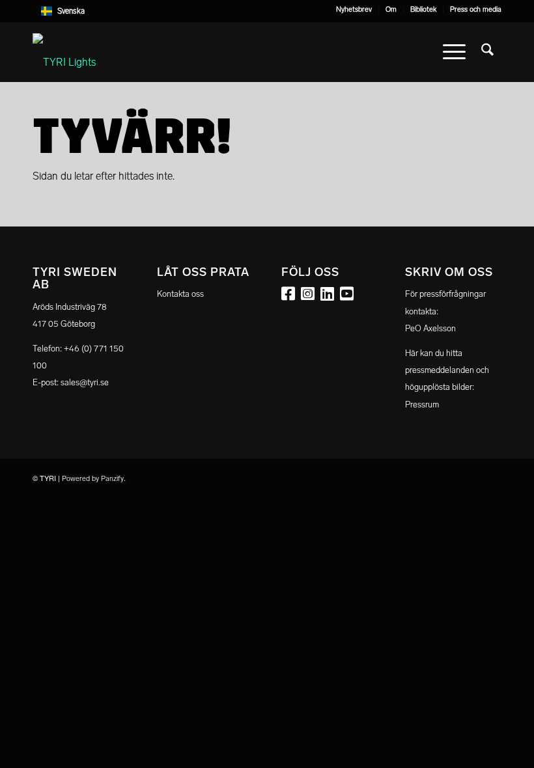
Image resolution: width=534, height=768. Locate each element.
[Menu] (454, 52)
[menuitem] (354, 10)
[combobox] (267, 11)
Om (391, 9)
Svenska (71, 11)
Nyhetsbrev (354, 9)
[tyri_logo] (64, 52)
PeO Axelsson (430, 328)
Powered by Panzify (93, 478)
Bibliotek (423, 9)
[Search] (487, 52)
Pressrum (422, 404)
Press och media (475, 9)
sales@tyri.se (85, 382)
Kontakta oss (180, 294)
